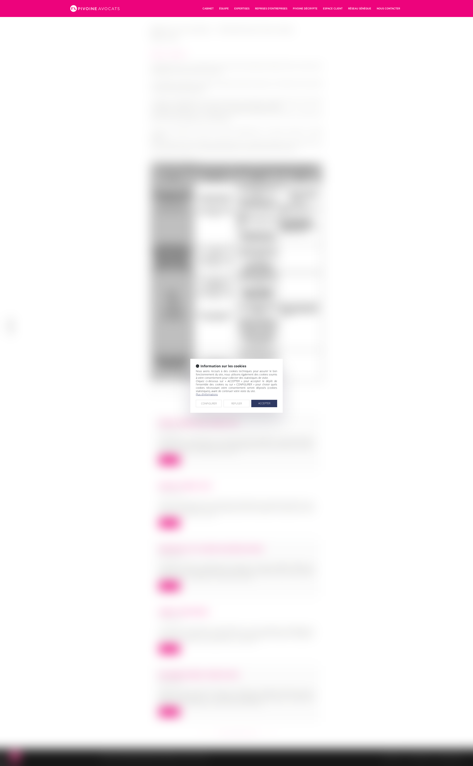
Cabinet (208, 8)
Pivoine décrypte (305, 8)
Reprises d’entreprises (271, 8)
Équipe (224, 8)
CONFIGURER (209, 403)
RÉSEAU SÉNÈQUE (359, 8)
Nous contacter (388, 8)
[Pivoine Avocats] (95, 8)
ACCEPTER (264, 403)
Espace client (333, 8)
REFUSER (236, 403)
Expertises (241, 8)
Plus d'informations (207, 394)
